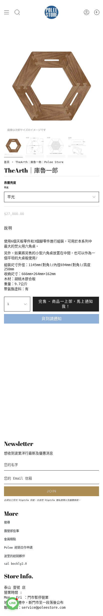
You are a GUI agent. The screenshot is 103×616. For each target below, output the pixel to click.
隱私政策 (60, 500)
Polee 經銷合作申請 (18, 547)
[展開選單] (7, 12)
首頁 (7, 162)
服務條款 (74, 500)
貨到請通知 (52, 318)
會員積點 (10, 539)
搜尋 (7, 522)
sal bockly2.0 (15, 564)
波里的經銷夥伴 (14, 556)
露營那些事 (11, 531)
